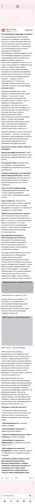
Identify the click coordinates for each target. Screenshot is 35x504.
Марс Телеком (11, 29)
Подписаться (29, 30)
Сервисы (8, 31)
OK (30, 496)
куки (13, 495)
